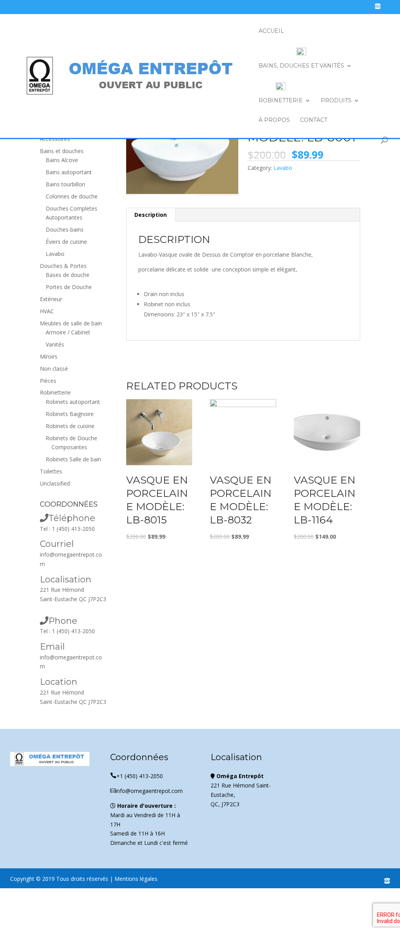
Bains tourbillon (65, 184)
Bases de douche (67, 275)
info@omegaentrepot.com (146, 791)
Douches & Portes (63, 266)
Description (150, 214)
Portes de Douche (69, 287)
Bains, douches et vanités (301, 65)
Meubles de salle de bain (71, 323)
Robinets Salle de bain (73, 459)
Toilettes (51, 471)
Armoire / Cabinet (68, 332)
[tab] (151, 214)
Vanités (55, 344)
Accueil (271, 31)
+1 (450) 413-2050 (136, 776)
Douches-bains (65, 229)
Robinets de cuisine (70, 426)
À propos (274, 120)
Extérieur (51, 299)
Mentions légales (135, 878)
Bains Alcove (62, 160)
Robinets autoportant (73, 401)
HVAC (47, 311)
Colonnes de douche (72, 196)
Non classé (54, 368)
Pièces (48, 380)
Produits (336, 101)
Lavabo (282, 167)
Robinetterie (281, 100)
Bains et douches (62, 151)
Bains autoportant (69, 172)
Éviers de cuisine (66, 241)
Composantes (69, 447)
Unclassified (55, 483)
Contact (313, 120)
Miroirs (48, 356)
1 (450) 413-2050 (73, 528)
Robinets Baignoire (70, 414)
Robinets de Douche (71, 438)
